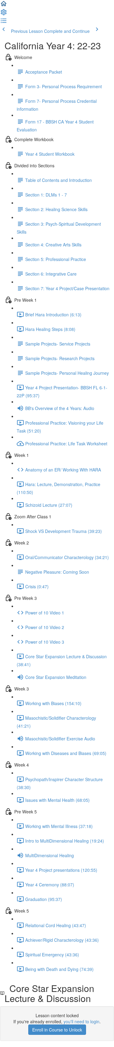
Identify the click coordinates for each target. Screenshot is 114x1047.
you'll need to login (81, 1021)
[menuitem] (3, 14)
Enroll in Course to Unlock (57, 1030)
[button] (3, 5)
